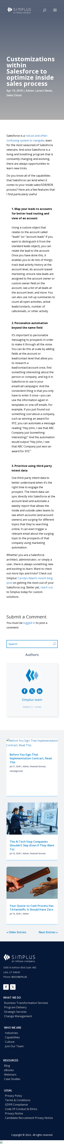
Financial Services (38, 766)
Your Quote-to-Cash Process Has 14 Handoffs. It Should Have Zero (32, 907)
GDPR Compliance (16, 1104)
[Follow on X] (13, 987)
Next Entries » (48, 932)
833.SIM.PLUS (19, 976)
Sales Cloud (14, 95)
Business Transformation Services (26, 1003)
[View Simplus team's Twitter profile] (32, 691)
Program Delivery (15, 1007)
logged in (29, 623)
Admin (30, 90)
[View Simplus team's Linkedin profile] (39, 691)
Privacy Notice (14, 1113)
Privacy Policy (13, 1096)
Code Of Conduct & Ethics (21, 1109)
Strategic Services (15, 1012)
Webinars (10, 1074)
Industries (11, 1033)
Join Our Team (14, 1046)
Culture (10, 1042)
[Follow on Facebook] (6, 987)
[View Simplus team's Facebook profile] (24, 691)
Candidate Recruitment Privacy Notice (29, 1118)
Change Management (18, 1016)
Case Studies (12, 1079)
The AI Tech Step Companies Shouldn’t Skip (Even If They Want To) (32, 845)
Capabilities (12, 1037)
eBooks (9, 1070)
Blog (7, 1066)
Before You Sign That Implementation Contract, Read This (31, 758)
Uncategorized (16, 771)
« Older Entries (16, 932)
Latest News (43, 90)
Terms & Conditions (17, 1100)
